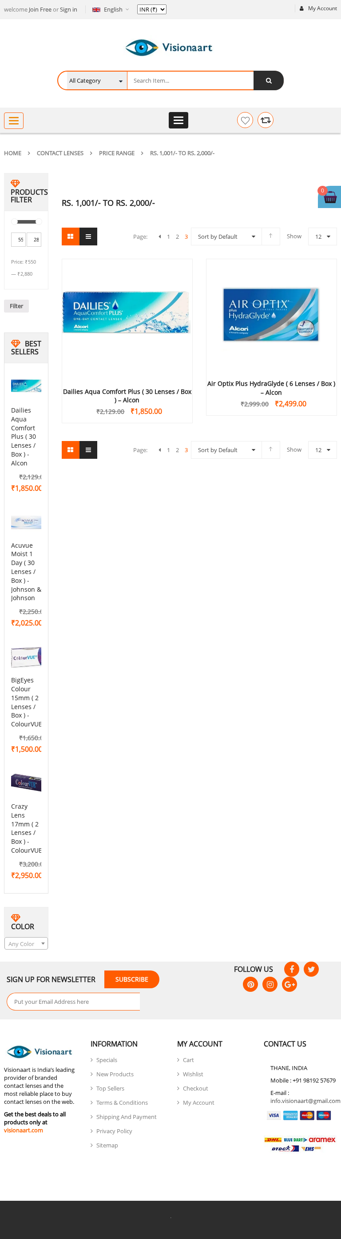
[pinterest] (250, 984)
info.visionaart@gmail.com (305, 1101)
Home (12, 153)
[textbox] (26, 944)
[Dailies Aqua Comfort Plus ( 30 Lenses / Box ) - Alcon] (29, 387)
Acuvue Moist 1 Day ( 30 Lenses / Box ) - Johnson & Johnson (26, 571)
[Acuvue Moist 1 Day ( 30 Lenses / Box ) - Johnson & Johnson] (29, 523)
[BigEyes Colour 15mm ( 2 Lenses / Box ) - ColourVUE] (29, 657)
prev (159, 236)
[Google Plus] (289, 984)
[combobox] (26, 943)
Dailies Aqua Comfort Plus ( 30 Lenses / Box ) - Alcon (23, 436)
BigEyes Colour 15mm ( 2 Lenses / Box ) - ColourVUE (26, 702)
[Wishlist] (245, 120)
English (113, 9)
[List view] (88, 236)
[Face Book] (291, 969)
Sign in (68, 9)
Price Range (117, 153)
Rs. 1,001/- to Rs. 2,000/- (182, 153)
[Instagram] (270, 984)
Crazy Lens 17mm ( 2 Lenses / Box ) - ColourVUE (26, 828)
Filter (16, 306)
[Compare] (266, 120)
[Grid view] (70, 236)
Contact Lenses (60, 153)
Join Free (40, 9)
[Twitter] (311, 969)
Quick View (127, 302)
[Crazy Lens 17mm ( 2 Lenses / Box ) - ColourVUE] (29, 784)
